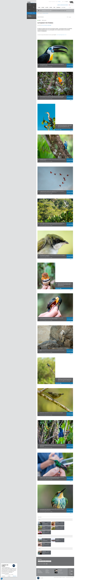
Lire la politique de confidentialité (5, 573)
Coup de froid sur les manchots (58, 540)
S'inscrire (57, 1)
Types (70, 7)
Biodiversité (47, 561)
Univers (50, 7)
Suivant (29, 9)
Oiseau (39, 561)
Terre (54, 7)
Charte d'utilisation (39, 571)
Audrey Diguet (49, 25)
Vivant (39, 7)
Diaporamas (41, 13)
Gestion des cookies (56, 577)
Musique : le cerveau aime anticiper (46, 532)
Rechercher (50, 1)
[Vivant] (40, 524)
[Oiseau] (40, 553)
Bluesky (66, 1)
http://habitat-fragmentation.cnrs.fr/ (61, 34)
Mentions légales (47, 572)
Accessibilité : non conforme (62, 577)
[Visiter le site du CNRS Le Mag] (71, 2)
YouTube (67, 1)
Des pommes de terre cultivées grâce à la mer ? (46, 523)
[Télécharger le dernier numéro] (56, 571)
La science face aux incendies (59, 523)
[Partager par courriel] (44, 563)
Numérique (58, 7)
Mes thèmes (63, 7)
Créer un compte (71, 577)
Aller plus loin (29, 15)
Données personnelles (40, 572)
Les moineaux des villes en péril (46, 545)
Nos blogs (59, 1)
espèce (44, 561)
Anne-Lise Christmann (44, 25)
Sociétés (46, 7)
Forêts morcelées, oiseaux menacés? (46, 552)
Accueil (38, 13)
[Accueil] (31, 3)
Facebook (65, 1)
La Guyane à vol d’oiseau (45, 13)
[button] (2, 579)
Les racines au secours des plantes (45, 528)
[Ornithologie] (40, 540)
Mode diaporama (30, 13)
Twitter (64, 1)
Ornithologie (44, 20)
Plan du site (47, 571)
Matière (43, 7)
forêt (50, 561)
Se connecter (53, 1)
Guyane (41, 561)
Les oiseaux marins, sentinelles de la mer (45, 540)
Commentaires (29, 16)
